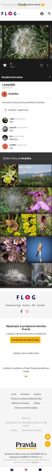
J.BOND (12, 144)
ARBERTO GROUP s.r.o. (32, 457)
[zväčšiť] (41, 65)
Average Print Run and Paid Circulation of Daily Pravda (26, 424)
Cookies (14, 430)
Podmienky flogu (13, 305)
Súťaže (37, 403)
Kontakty (25, 394)
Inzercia (37, 394)
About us (26, 417)
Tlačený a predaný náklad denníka (26, 398)
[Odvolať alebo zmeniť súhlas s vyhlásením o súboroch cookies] (48, 437)
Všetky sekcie (34, 4)
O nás (13, 394)
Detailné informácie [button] (12, 77)
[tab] (26, 76)
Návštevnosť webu (20, 403)
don (11, 136)
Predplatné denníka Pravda (25, 340)
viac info (35, 462)
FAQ (33, 305)
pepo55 (12, 127)
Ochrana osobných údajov (26, 407)
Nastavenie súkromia (32, 430)
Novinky (26, 305)
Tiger (11, 118)
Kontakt (41, 305)
